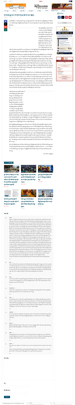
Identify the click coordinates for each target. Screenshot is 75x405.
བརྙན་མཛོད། (22, 11)
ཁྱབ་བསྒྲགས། (31, 11)
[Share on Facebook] (5, 21)
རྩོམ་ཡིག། (14, 11)
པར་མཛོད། (39, 11)
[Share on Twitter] (5, 24)
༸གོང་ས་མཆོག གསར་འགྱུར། (24, 195)
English (40, 1)
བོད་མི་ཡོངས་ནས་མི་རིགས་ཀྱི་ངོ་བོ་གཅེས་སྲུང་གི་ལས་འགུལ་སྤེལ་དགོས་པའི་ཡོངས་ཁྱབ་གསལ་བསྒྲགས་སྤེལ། (11, 201)
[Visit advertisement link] (15, 6)
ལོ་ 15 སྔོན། (13, 217)
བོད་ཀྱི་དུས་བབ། (6, 17)
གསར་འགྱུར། (6, 11)
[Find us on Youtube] (70, 17)
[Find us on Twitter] (71, 1)
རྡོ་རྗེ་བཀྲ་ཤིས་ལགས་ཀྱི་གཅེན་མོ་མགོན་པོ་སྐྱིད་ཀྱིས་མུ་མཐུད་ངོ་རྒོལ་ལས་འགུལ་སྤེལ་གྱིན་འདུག (45, 201)
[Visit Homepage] (41, 6)
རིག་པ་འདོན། (6, 358)
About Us (11, 1)
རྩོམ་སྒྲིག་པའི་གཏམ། (54, 10)
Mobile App (6, 171)
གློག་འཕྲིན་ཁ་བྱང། (7, 390)
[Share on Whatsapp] (5, 29)
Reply (10, 273)
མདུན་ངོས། (5, 1)
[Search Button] (71, 11)
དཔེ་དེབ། (46, 10)
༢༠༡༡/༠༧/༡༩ (10, 17)
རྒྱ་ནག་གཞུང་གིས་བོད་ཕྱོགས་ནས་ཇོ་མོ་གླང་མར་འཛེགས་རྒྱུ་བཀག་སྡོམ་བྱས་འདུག (45, 177)
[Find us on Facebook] (69, 1)
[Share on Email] (5, 27)
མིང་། (5, 383)
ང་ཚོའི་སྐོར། (63, 11)
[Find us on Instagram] (66, 17)
